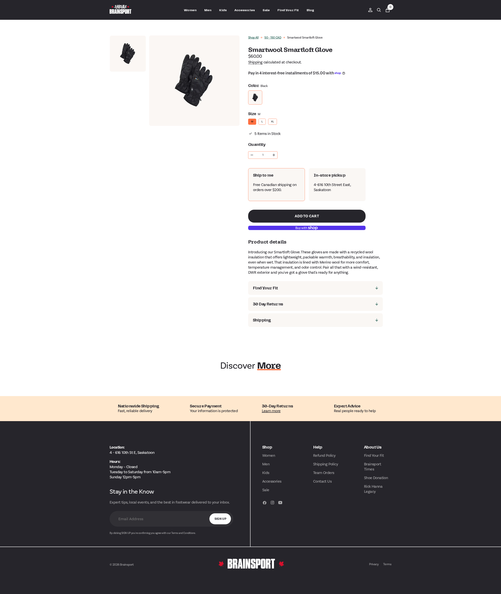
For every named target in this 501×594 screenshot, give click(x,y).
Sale (265, 489)
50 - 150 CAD (272, 37)
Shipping (255, 62)
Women (268, 455)
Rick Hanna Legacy (373, 489)
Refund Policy (324, 455)
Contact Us (322, 481)
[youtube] (280, 504)
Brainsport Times (372, 466)
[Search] (379, 10)
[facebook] (264, 504)
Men (265, 464)
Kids (265, 472)
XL (272, 121)
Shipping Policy (325, 464)
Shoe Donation (376, 477)
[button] (370, 10)
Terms (387, 564)
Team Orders (323, 472)
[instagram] (272, 504)
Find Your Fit (374, 455)
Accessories (271, 481)
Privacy (373, 564)
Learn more (271, 410)
